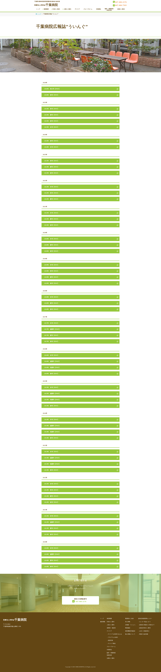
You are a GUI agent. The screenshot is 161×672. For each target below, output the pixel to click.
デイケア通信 (112, 643)
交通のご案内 (121, 9)
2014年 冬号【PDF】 (51, 419)
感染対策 (110, 640)
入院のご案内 (67, 9)
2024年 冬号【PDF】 (51, 147)
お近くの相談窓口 (144, 631)
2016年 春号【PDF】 (51, 373)
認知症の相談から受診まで (146, 624)
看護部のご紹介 (129, 618)
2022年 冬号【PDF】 (51, 187)
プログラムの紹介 (113, 637)
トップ (38, 9)
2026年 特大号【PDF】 (52, 89)
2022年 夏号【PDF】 (51, 199)
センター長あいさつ (145, 621)
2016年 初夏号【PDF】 (52, 367)
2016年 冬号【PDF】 (51, 355)
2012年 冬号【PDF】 (51, 483)
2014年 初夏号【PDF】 (52, 431)
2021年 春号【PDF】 (51, 225)
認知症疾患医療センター (145, 618)
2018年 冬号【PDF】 (51, 297)
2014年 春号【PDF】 (51, 438)
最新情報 (102, 621)
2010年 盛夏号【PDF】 (52, 554)
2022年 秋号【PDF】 (51, 193)
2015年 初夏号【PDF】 (52, 399)
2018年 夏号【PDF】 (51, 303)
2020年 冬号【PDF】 (51, 239)
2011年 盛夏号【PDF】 (52, 522)
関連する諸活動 (143, 634)
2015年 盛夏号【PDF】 (52, 393)
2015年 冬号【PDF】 (51, 387)
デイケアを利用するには (115, 634)
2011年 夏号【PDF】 (51, 528)
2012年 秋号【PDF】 (51, 490)
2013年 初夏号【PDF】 (52, 464)
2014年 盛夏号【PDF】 (52, 425)
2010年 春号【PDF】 (51, 566)
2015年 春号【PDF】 (51, 405)
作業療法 (98, 9)
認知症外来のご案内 (145, 628)
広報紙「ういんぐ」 (131, 624)
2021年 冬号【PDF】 (51, 213)
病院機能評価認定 (130, 631)
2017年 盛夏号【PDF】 (52, 329)
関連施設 (127, 628)
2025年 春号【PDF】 (51, 121)
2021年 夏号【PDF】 (51, 219)
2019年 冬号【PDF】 (51, 265)
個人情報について (130, 634)
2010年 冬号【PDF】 (51, 548)
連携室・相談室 (111, 628)
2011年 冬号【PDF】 (51, 516)
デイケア (77, 9)
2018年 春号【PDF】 (51, 309)
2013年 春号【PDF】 (51, 470)
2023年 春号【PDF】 (51, 173)
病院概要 (46, 9)
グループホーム (88, 9)
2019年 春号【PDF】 (51, 283)
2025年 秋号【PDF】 (51, 108)
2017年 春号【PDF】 (51, 341)
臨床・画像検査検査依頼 (109, 9)
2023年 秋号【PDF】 (51, 160)
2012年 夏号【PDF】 (51, 496)
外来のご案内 (56, 9)
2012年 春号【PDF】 (51, 502)
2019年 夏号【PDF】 (51, 277)
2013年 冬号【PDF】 (51, 451)
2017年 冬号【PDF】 (51, 323)
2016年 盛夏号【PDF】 (52, 361)
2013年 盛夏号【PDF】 (52, 458)
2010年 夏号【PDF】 (51, 560)
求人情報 (127, 621)
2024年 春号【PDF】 (51, 141)
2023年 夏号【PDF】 (51, 167)
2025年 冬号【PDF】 (51, 127)
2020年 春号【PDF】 (51, 251)
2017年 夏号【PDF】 (51, 335)
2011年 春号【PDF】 (51, 534)
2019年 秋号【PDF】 (51, 271)
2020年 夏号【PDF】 (51, 245)
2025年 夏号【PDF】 (51, 115)
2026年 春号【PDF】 (51, 95)
